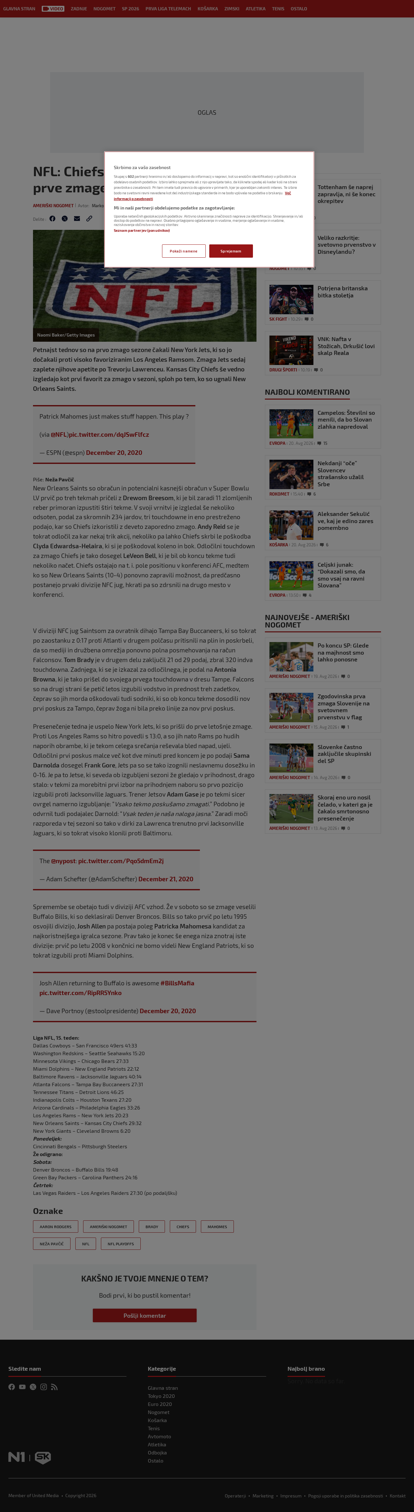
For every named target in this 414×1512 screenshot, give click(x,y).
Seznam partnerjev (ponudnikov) (142, 230)
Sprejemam (231, 251)
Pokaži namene (183, 251)
